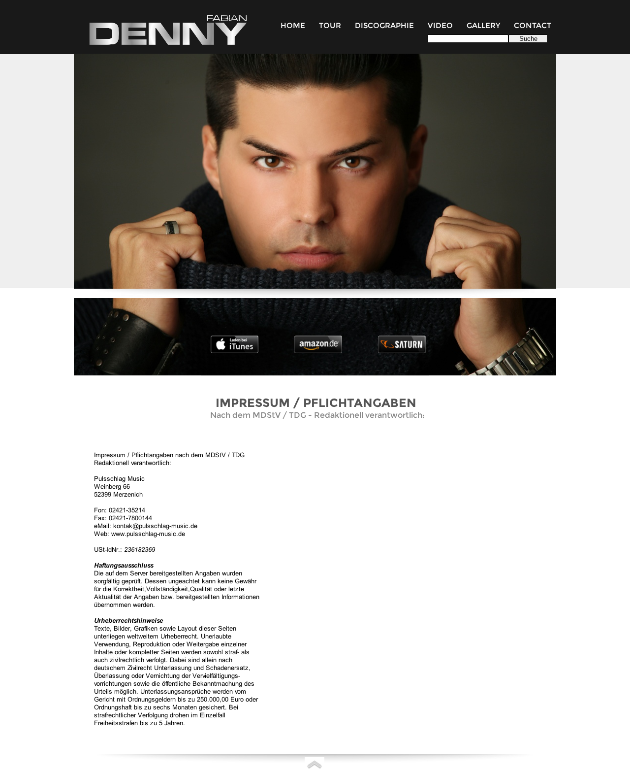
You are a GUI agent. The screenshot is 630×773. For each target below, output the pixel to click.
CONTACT (532, 25)
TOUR (330, 25)
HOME (293, 25)
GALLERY (484, 25)
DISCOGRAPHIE (384, 25)
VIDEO (441, 25)
